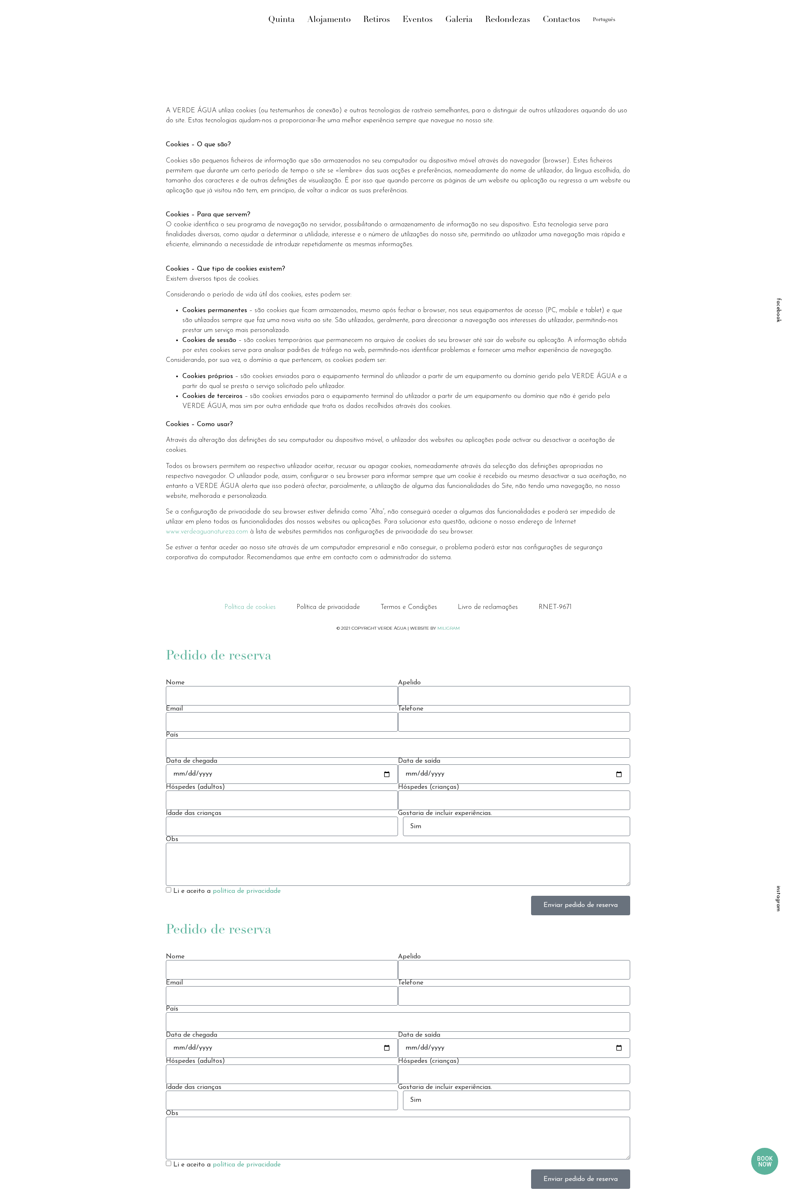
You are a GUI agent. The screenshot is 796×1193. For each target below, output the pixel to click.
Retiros (376, 20)
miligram (448, 628)
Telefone (410, 709)
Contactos (561, 20)
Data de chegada (191, 761)
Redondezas (507, 20)
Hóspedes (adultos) (195, 787)
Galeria (459, 20)
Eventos (418, 20)
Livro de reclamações (488, 607)
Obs (172, 839)
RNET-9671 (555, 607)
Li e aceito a (227, 891)
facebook (778, 310)
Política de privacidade (328, 607)
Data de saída (419, 761)
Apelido (409, 682)
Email (174, 709)
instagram (778, 899)
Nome (175, 682)
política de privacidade (247, 891)
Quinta (281, 20)
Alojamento (329, 20)
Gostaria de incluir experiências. (445, 813)
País (172, 735)
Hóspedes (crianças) (428, 787)
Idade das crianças (193, 813)
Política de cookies (250, 607)
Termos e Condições (409, 607)
